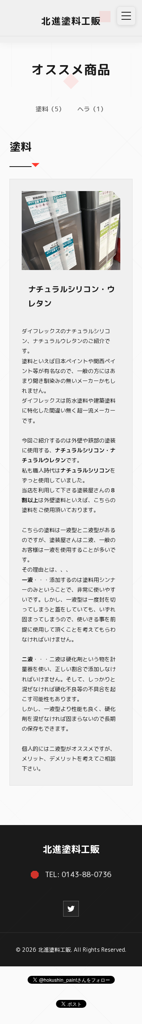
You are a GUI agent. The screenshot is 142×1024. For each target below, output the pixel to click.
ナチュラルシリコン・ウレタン (71, 296)
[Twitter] (71, 909)
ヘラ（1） (91, 109)
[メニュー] (126, 15)
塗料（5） (50, 109)
